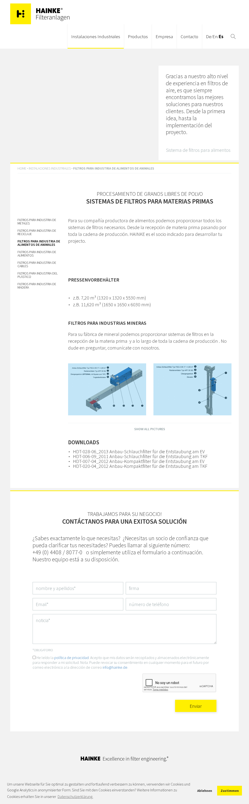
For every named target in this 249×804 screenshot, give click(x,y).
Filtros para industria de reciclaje (37, 232)
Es (221, 36)
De (208, 36)
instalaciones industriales (50, 168)
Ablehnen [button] (204, 790)
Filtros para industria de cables (37, 264)
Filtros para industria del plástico (38, 275)
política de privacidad (71, 657)
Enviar (196, 706)
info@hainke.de (115, 667)
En (215, 36)
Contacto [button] (189, 36)
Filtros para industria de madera (37, 286)
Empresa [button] (164, 36)
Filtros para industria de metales (37, 221)
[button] (233, 36)
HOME (22, 168)
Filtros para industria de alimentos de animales (39, 243)
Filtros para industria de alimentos (37, 253)
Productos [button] (138, 36)
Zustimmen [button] (230, 790)
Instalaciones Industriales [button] (95, 36)
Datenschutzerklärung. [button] (75, 796)
